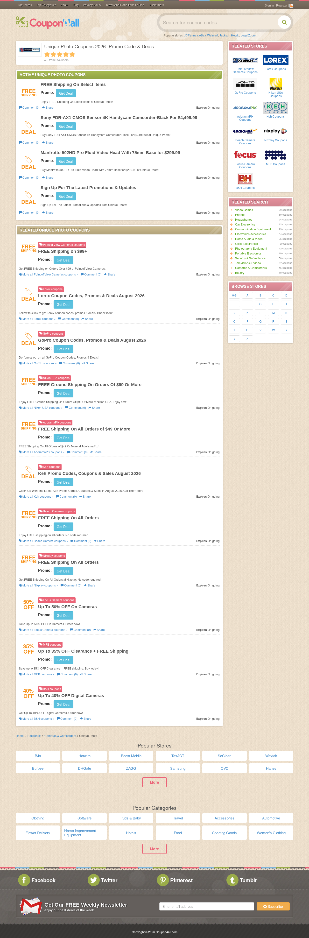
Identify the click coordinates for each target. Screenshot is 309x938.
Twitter (109, 880)
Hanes (271, 768)
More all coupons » (50, 274)
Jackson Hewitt (229, 35)
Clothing (37, 817)
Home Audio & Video (249, 239)
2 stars (53, 54)
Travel (178, 817)
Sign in (269, 5)
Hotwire (84, 755)
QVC (224, 768)
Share (49, 107)
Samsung (177, 768)
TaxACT (177, 755)
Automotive (271, 817)
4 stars (66, 54)
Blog (76, 5)
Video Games (244, 210)
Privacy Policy (92, 5)
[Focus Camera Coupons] (245, 155)
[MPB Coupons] (275, 155)
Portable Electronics (248, 253)
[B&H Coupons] (245, 178)
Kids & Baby (131, 817)
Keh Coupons (276, 116)
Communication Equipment (253, 229)
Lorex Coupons (276, 69)
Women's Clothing (271, 832)
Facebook (43, 880)
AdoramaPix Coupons (245, 117)
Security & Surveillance (250, 258)
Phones (240, 214)
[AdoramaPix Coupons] (245, 107)
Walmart (212, 35)
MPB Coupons (275, 164)
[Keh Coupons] (275, 107)
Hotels (131, 832)
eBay (202, 35)
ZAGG (131, 768)
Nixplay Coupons (275, 140)
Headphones (243, 219)
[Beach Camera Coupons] (245, 131)
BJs (38, 755)
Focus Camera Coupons (245, 165)
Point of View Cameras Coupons (245, 70)
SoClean (224, 755)
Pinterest (181, 880)
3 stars (60, 54)
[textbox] (206, 906)
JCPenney (191, 35)
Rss (291, 6)
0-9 (234, 295)
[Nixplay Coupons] (275, 131)
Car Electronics (245, 224)
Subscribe (275, 906)
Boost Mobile (131, 755)
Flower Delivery (38, 832)
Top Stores (25, 5)
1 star (47, 54)
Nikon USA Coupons (275, 94)
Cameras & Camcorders (251, 268)
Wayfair (271, 755)
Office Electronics (246, 243)
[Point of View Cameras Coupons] (245, 60)
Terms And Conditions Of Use (125, 5)
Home (20, 735)
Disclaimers (156, 5)
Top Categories (46, 5)
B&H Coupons (245, 187)
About (64, 5)
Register (281, 5)
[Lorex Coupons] (275, 60)
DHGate (84, 768)
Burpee (37, 768)
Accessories (224, 817)
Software (84, 817)
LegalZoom (248, 35)
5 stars (72, 54)
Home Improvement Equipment (80, 832)
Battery (239, 272)
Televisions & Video (248, 263)
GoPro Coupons (245, 92)
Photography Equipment (251, 248)
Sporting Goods (224, 832)
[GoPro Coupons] (245, 83)
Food (178, 832)
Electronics (34, 735)
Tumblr (248, 880)
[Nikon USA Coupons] (275, 83)
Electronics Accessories (250, 234)
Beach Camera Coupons (245, 141)
